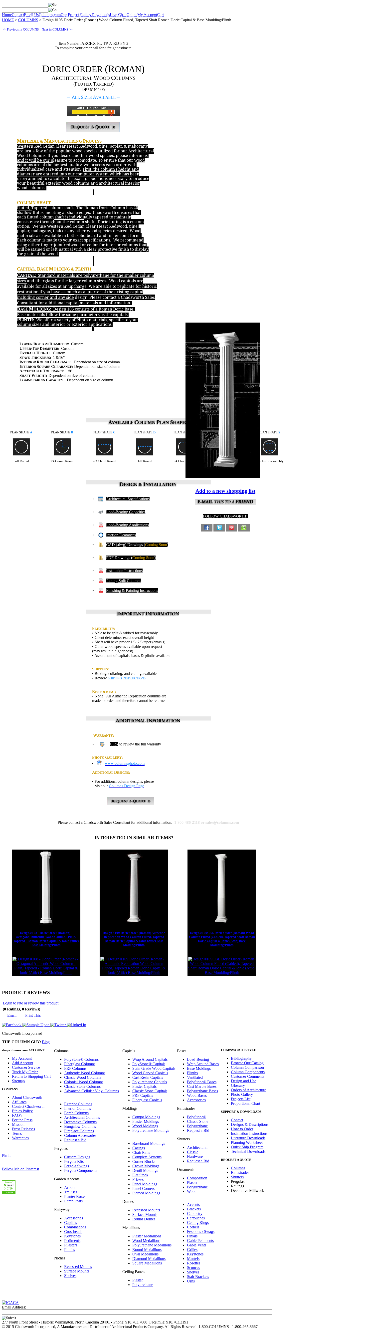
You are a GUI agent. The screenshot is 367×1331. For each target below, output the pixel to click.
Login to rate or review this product (30, 1003)
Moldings (80, 16)
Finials (192, 1236)
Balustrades (114, 16)
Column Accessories (80, 1135)
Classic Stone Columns (82, 1086)
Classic (192, 1152)
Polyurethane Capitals (149, 1082)
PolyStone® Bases (201, 1082)
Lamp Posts (73, 1201)
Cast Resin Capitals (147, 1077)
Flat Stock (140, 1175)
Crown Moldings (145, 1166)
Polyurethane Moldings (150, 1130)
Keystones (72, 1236)
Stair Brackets (198, 1276)
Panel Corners (143, 1188)
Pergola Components (80, 1170)
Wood (191, 1191)
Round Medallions (147, 1249)
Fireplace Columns (79, 1131)
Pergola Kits (74, 1161)
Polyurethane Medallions (152, 1245)
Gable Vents (196, 1245)
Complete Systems (147, 1157)
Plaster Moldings (145, 1121)
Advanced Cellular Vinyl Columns (91, 1091)
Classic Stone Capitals (149, 1091)
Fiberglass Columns (79, 1064)
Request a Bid (75, 1140)
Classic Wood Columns (82, 1077)
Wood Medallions (146, 1240)
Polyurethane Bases (202, 1091)
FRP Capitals (142, 1095)
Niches (239, 16)
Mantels (193, 1258)
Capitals (52, 16)
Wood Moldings (145, 1126)
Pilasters (70, 1245)
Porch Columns (76, 1113)
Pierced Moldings (146, 1193)
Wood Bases (197, 1095)
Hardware (195, 1156)
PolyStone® (196, 1117)
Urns (191, 1281)
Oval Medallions (145, 1254)
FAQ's (17, 1115)
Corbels (193, 1227)
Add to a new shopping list (225, 491)
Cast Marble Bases (201, 1086)
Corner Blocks (143, 1161)
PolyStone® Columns (81, 1059)
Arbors (69, 1187)
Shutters (96, 16)
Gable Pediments (200, 1240)
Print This (32, 1015)
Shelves (70, 1275)
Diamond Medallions (149, 1258)
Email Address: (14, 1307)
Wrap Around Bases (203, 1064)
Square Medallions (147, 1263)
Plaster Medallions (146, 1236)
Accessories (73, 1218)
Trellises (70, 1192)
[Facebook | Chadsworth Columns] (206, 527)
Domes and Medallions (215, 16)
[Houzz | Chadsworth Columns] (243, 527)
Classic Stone (197, 1121)
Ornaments (159, 16)
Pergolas (36, 16)
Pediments (72, 1240)
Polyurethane (142, 1284)
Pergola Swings (76, 1166)
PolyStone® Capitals (148, 1064)
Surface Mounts (76, 1271)
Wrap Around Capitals (150, 1059)
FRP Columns (75, 1068)
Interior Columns (77, 1108)
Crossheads (73, 1231)
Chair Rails (141, 1152)
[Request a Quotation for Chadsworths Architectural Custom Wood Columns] (93, 130)
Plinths (69, 1249)
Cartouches (196, 1218)
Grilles (192, 1249)
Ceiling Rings (198, 1222)
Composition (197, 1178)
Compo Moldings (146, 1117)
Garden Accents (137, 16)
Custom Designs (77, 1157)
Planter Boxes (75, 1196)
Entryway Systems (183, 16)
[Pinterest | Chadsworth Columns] (231, 527)
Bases (66, 16)
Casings (138, 1148)
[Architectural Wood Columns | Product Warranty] (102, 744)
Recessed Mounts (78, 1266)
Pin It (6, 1155)
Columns (20, 16)
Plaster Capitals (144, 1086)
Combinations (75, 1227)
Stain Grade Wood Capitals (153, 1068)
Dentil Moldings (145, 1170)
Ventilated (195, 1077)
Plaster (137, 1280)
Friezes (138, 1179)
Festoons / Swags (200, 1231)
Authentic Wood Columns (84, 1073)
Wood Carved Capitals (150, 1073)
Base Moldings (199, 1068)
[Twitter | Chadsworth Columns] (219, 527)
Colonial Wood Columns (83, 1082)
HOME (8, 20)
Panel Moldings (144, 1184)
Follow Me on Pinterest (20, 1169)
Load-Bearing (198, 1059)
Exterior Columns (78, 1104)
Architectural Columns (82, 1117)
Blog (46, 1042)
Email (11, 1015)
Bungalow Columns (80, 1126)
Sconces (193, 1267)
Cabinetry (194, 1213)
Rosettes (193, 1263)
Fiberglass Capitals (147, 1100)
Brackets (194, 1209)
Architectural (197, 1147)
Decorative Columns (80, 1122)
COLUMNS (28, 20)
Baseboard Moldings (148, 1143)
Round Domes (143, 1219)
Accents (193, 1204)
